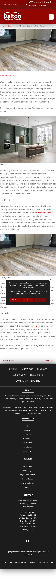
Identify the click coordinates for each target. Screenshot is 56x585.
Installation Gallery (27, 483)
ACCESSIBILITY (8, 562)
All (27, 426)
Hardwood (27, 369)
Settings (40, 300)
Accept (15, 300)
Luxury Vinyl (19, 374)
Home (4, 26)
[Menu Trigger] (51, 17)
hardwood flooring (43, 213)
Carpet (13, 368)
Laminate (42, 369)
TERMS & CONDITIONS (37, 562)
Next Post (50, 361)
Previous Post (7, 361)
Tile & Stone (36, 374)
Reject (27, 300)
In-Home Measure (27, 479)
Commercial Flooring (28, 380)
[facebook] (28, 541)
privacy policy (27, 291)
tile (46, 180)
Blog (9, 26)
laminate (35, 326)
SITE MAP (49, 562)
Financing (27, 470)
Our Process (27, 466)
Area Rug (27, 451)
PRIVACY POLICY (21, 562)
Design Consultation (27, 475)
